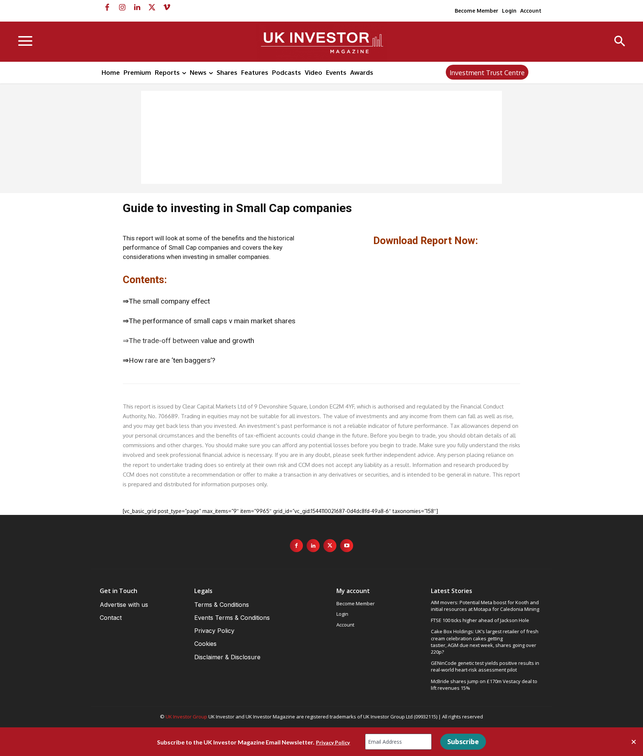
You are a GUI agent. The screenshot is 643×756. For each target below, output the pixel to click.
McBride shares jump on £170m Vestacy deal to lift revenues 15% (484, 684)
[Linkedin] (136, 7)
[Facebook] (107, 7)
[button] (619, 42)
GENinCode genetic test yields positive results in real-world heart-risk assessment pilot (485, 666)
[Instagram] (122, 7)
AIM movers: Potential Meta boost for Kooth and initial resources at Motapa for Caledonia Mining (485, 605)
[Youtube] (346, 545)
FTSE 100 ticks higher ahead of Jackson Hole (480, 620)
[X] (151, 7)
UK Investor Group (186, 716)
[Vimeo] (166, 7)
